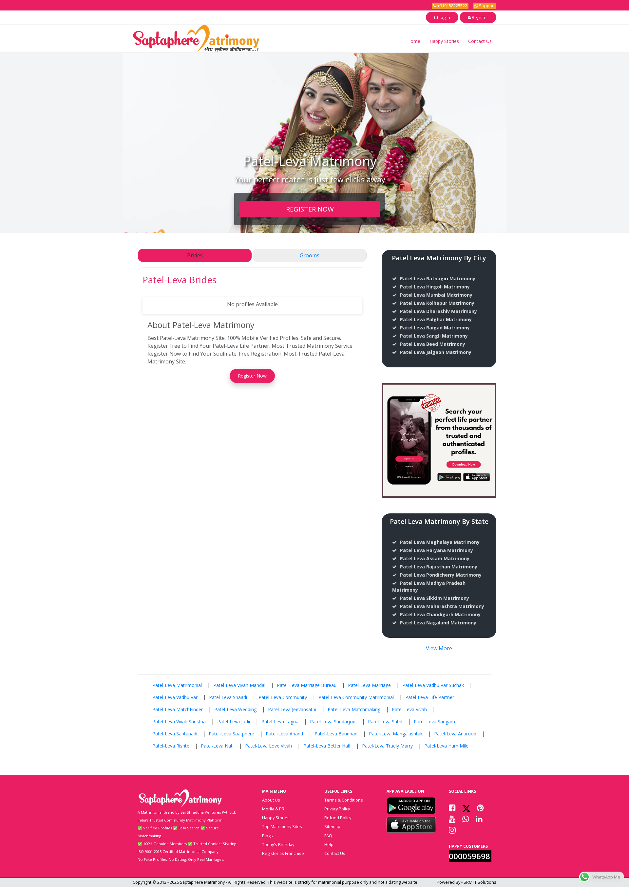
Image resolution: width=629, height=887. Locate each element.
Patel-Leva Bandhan (335, 733)
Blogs (267, 836)
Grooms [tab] (309, 255)
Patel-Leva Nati (217, 746)
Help (329, 844)
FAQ (328, 836)
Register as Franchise (283, 853)
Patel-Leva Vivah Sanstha (179, 721)
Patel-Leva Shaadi (228, 697)
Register (479, 17)
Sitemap (332, 826)
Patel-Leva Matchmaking (354, 709)
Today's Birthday (278, 844)
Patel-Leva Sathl (385, 721)
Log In (444, 17)
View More (439, 648)
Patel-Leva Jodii (233, 721)
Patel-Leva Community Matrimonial (356, 697)
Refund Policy (337, 818)
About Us (271, 800)
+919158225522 (451, 6)
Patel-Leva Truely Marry (387, 746)
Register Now (252, 376)
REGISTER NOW (310, 208)
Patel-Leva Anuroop (455, 733)
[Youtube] (452, 818)
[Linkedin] (479, 818)
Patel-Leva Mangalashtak (396, 733)
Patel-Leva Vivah (409, 709)
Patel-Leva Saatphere (231, 733)
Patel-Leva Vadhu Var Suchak (433, 685)
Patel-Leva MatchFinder (177, 709)
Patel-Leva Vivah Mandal (239, 685)
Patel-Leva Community (282, 697)
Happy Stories (444, 41)
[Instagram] (452, 830)
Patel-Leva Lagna (279, 721)
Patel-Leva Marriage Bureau (306, 685)
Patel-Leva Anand (284, 733)
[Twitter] (466, 807)
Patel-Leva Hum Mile (446, 746)
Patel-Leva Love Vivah (268, 746)
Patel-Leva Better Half (327, 746)
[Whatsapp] (465, 818)
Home (413, 41)
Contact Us (480, 41)
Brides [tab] (195, 255)
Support (486, 6)
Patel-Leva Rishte (170, 746)
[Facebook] (452, 807)
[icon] (411, 805)
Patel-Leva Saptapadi (174, 733)
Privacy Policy (337, 809)
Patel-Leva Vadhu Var (175, 697)
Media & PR (273, 809)
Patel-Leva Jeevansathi (292, 709)
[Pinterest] (480, 807)
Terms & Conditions (343, 800)
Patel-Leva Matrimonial (177, 685)
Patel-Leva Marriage (369, 685)
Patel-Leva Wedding (235, 709)
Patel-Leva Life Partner (429, 697)
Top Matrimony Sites (282, 826)
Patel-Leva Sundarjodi (333, 721)
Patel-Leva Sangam (434, 721)
